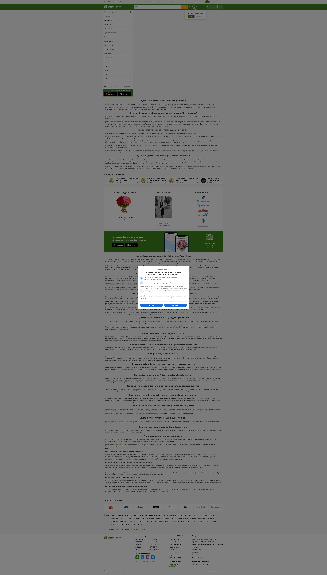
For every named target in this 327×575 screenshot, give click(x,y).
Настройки (151, 305)
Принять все (175, 305)
